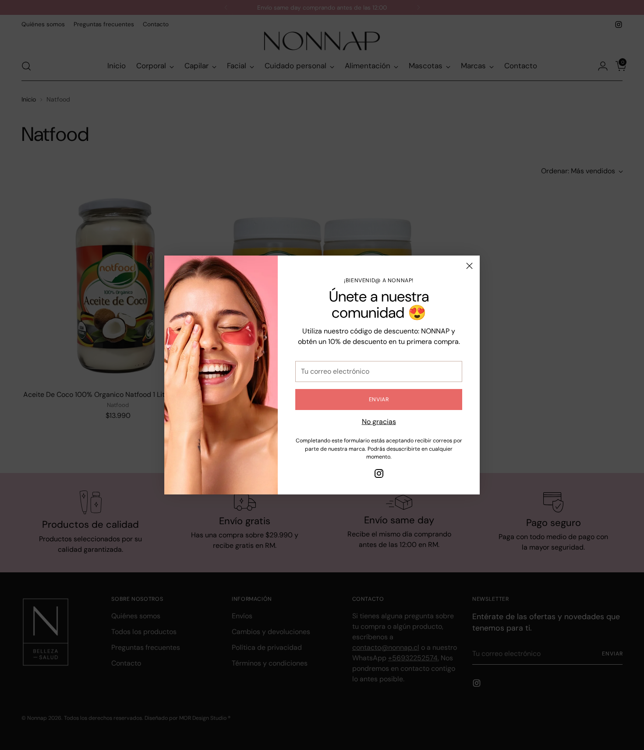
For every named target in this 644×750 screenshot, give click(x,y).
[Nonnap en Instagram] (379, 475)
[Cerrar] (469, 266)
